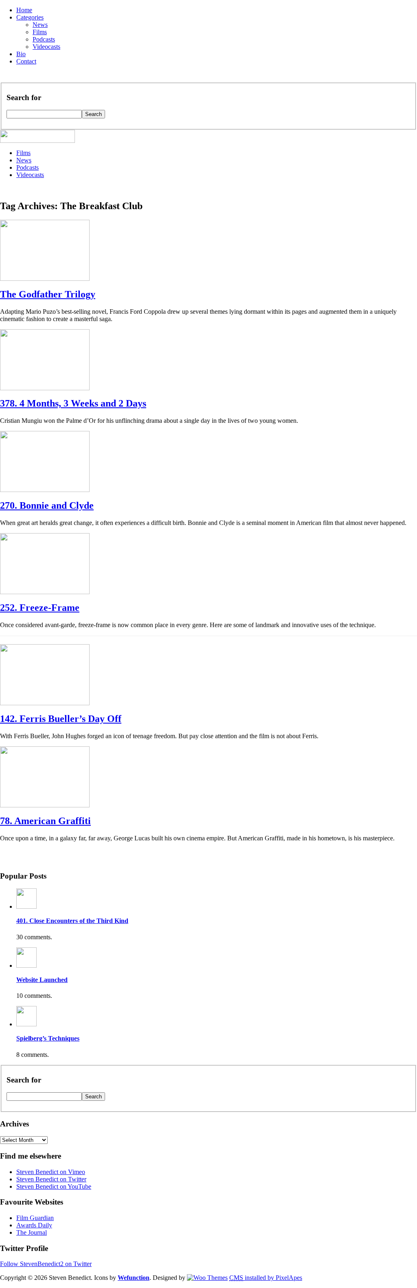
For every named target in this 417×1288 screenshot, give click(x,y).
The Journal (31, 1232)
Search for (24, 97)
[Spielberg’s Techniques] (26, 1024)
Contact (26, 61)
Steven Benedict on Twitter (51, 1179)
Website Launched (42, 979)
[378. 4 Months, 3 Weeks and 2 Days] (45, 388)
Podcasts (44, 39)
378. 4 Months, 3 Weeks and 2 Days (73, 403)
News (40, 24)
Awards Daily (34, 1225)
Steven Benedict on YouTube (53, 1186)
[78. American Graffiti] (45, 805)
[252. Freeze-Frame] (45, 591)
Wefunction (133, 1277)
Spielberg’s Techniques (47, 1038)
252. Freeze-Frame (39, 607)
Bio (21, 53)
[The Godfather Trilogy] (45, 278)
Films (40, 31)
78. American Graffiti (45, 821)
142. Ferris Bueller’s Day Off (60, 718)
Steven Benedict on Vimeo (50, 1171)
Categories (30, 17)
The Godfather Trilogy (47, 294)
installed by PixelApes (265, 1277)
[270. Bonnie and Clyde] (45, 489)
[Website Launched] (26, 965)
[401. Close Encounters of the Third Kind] (26, 906)
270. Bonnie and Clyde (47, 505)
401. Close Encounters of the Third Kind (72, 920)
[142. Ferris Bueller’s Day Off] (45, 703)
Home (24, 10)
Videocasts (46, 46)
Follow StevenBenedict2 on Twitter (46, 1263)
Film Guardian (35, 1217)
